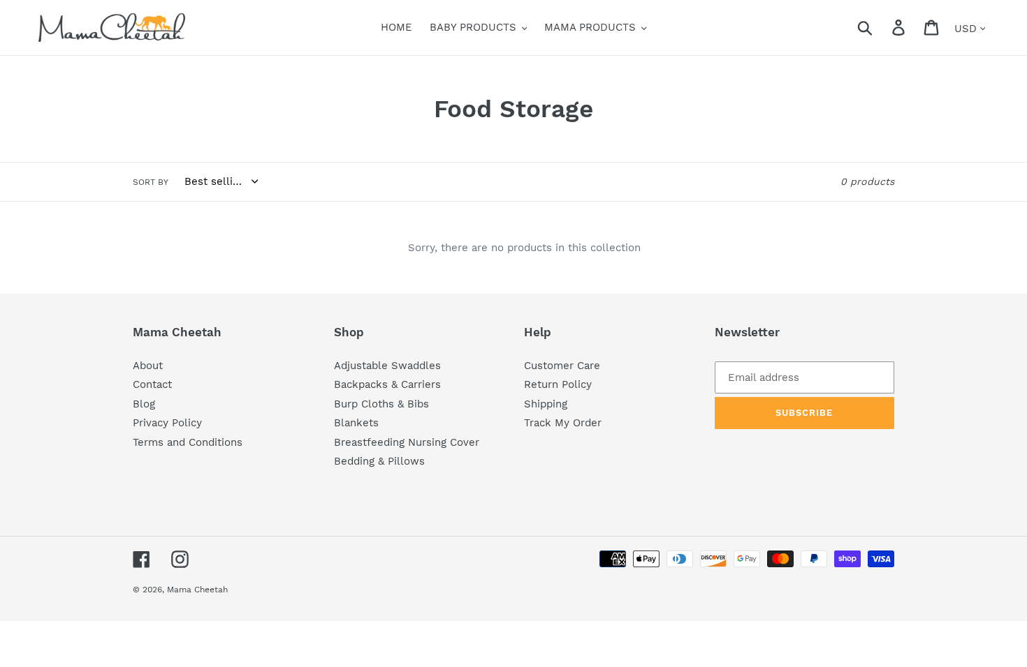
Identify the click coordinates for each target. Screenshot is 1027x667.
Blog (144, 404)
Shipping (545, 404)
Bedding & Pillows (379, 461)
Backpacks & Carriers (387, 384)
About (148, 365)
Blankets (356, 423)
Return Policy (558, 384)
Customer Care (562, 365)
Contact (152, 384)
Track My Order (563, 423)
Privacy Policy (167, 423)
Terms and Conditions (187, 442)
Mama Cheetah (197, 589)
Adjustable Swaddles (387, 365)
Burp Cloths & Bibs (381, 404)
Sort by (150, 182)
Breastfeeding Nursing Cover (406, 442)
